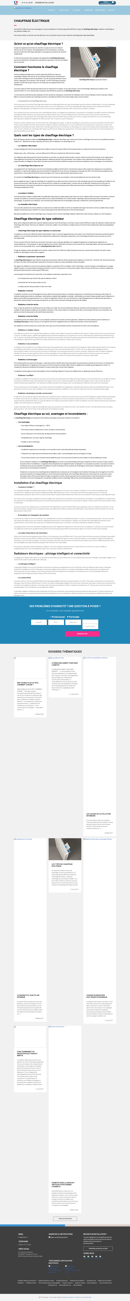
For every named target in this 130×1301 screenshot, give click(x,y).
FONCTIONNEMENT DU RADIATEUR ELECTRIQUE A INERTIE (27, 1054)
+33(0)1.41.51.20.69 (24, 1245)
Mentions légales (68, 1297)
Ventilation (64, 10)
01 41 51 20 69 (27, 3)
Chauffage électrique (62, 1280)
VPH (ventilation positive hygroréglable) (49, 1283)
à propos (51, 10)
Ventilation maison (31, 1283)
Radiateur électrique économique (27, 1280)
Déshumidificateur (92, 1283)
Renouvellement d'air (65, 1285)
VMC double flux (77, 1285)
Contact (111, 10)
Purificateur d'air (52, 1285)
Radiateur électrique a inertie (46, 1280)
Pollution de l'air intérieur (105, 1280)
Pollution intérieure (67, 1283)
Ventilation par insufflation (77, 1280)
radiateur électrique (59, 139)
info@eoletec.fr (23, 1237)
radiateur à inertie (21, 294)
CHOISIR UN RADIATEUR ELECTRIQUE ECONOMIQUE (96, 996)
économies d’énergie (65, 300)
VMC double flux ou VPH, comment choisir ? (27, 684)
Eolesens (76, 10)
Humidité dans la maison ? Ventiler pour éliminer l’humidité (63, 1185)
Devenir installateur (44, 3)
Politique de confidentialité (83, 1297)
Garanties (88, 10)
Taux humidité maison (105, 1283)
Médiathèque (100, 10)
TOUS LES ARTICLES (65, 1218)
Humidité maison (91, 1280)
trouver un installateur (98, 1248)
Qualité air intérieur (80, 1283)
